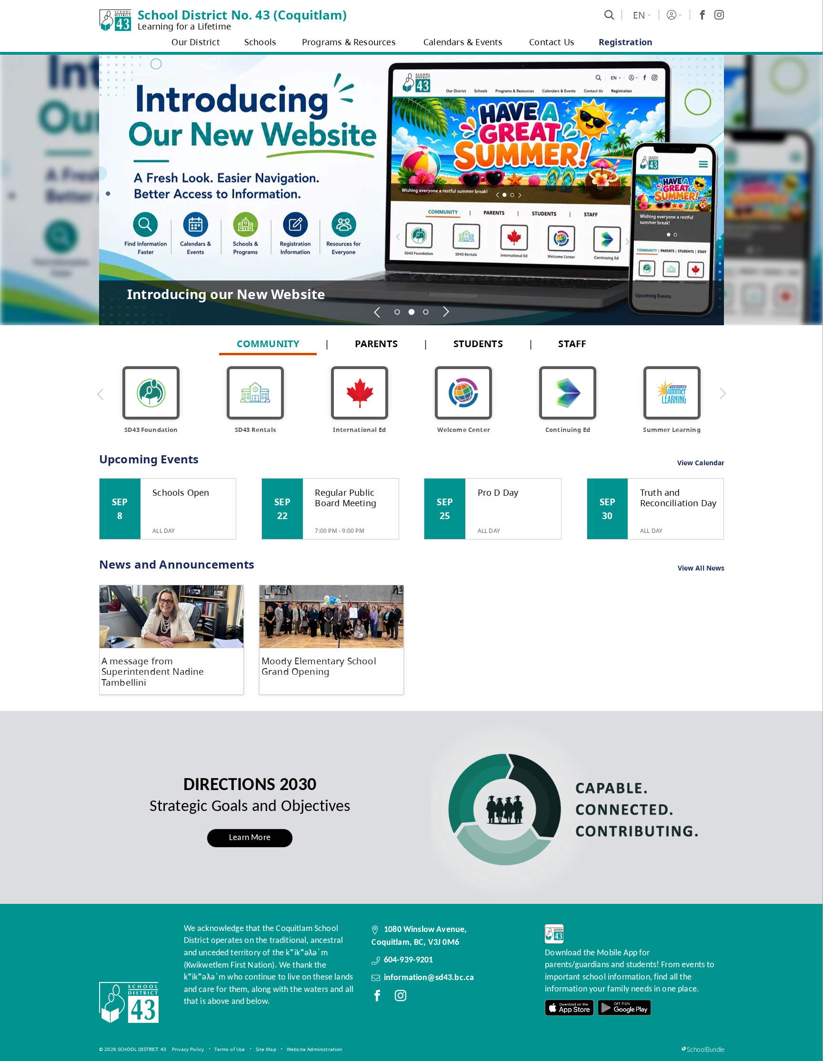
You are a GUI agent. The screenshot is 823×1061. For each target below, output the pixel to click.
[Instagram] (719, 15)
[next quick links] (722, 394)
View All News (701, 568)
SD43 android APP (624, 1008)
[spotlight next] (445, 311)
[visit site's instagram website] (400, 997)
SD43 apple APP (569, 1008)
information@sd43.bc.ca (429, 978)
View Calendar (701, 462)
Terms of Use (229, 1049)
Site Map (266, 1049)
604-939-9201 (408, 960)
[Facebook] (702, 15)
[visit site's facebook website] (377, 997)
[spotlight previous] (377, 311)
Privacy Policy (188, 1049)
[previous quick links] (100, 394)
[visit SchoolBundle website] (703, 1049)
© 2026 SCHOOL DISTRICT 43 (132, 1049)
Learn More (250, 837)
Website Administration (314, 1049)
